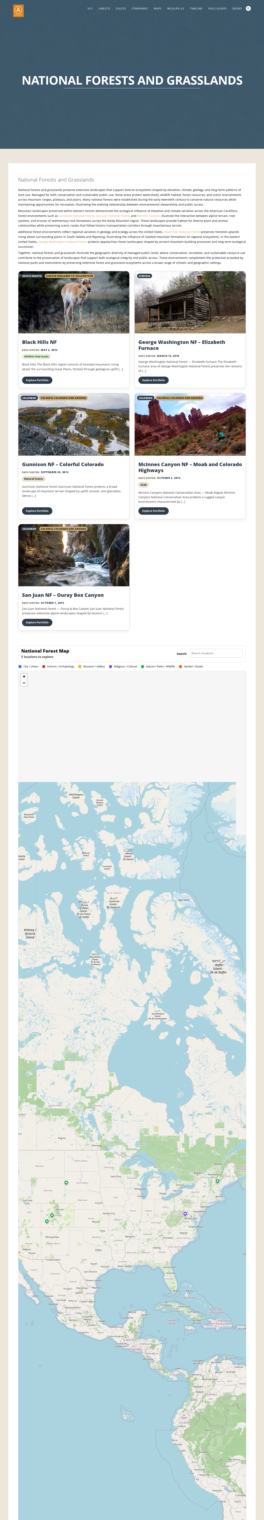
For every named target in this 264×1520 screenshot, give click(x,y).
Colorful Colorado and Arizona (63, 397)
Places (121, 8)
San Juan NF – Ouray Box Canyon (63, 594)
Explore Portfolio (37, 380)
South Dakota (32, 275)
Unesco (104, 8)
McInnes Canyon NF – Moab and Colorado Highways (190, 467)
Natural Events (33, 479)
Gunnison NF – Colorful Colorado (63, 464)
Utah (143, 484)
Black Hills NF (39, 342)
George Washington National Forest (62, 242)
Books (237, 8)
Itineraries (140, 8)
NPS (90, 8)
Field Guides (217, 8)
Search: (182, 654)
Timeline (196, 8)
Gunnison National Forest (76, 216)
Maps (157, 8)
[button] (47, 1221)
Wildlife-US (175, 8)
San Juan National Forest (112, 216)
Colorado (29, 397)
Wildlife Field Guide (36, 356)
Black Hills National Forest (182, 232)
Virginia (144, 275)
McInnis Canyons (149, 216)
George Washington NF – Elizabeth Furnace (181, 345)
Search (248, 8)
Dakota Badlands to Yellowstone (69, 275)
